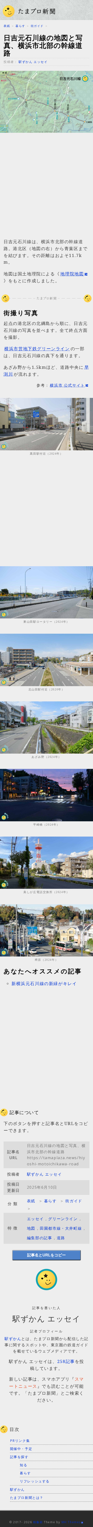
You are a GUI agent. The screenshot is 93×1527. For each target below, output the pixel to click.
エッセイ (35, 1218)
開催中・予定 (21, 1448)
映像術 (38, 1522)
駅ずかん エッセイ (33, 62)
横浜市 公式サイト (67, 385)
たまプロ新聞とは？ (26, 1497)
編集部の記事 (39, 1237)
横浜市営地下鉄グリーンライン (37, 348)
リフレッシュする (35, 1481)
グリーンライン (63, 1218)
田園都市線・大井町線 (61, 1228)
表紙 (7, 26)
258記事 (66, 1361)
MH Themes (71, 1522)
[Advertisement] (46, 187)
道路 (61, 1237)
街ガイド (37, 26)
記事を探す (19, 1457)
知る (23, 1465)
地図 (31, 1228)
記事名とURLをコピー (46, 1255)
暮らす (20, 26)
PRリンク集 (20, 1440)
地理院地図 (72, 274)
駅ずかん (13, 1338)
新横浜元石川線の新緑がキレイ (44, 983)
